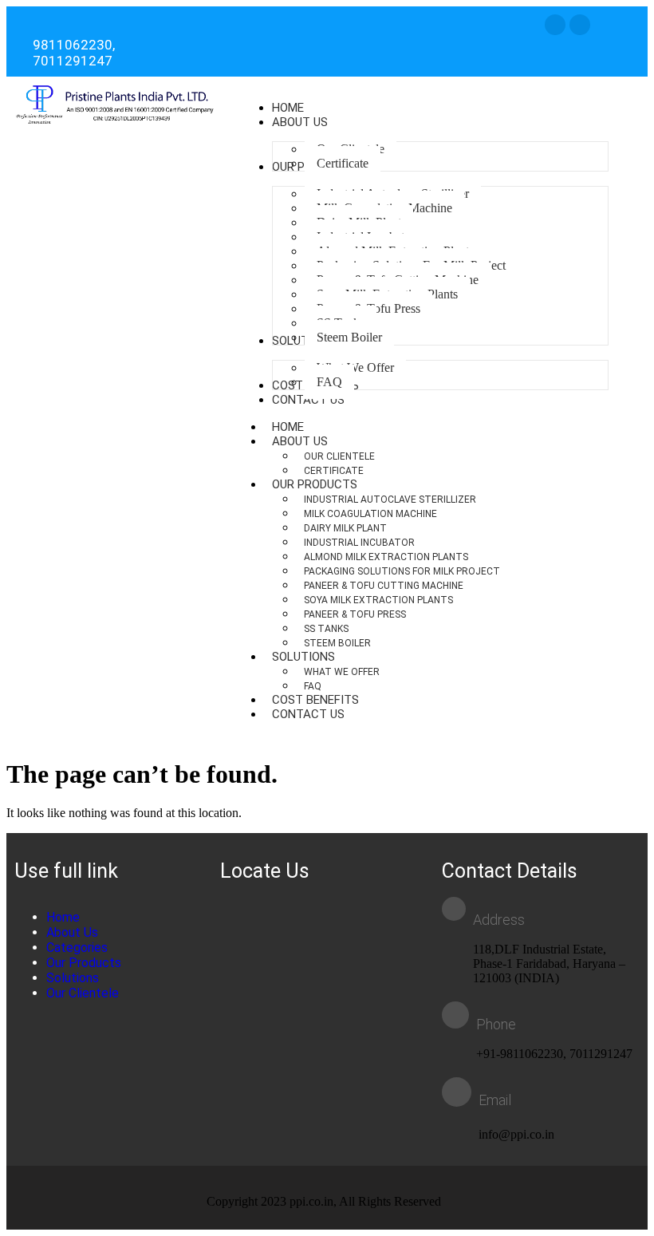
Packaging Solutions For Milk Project (402, 571)
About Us (300, 441)
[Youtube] (579, 24)
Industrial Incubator (359, 542)
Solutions (303, 657)
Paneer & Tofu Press (355, 614)
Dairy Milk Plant (345, 528)
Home (63, 917)
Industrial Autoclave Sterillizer (390, 499)
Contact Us (308, 714)
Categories (77, 947)
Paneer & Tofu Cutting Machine (383, 585)
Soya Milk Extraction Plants (378, 600)
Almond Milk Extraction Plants (386, 557)
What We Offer (342, 671)
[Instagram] (555, 24)
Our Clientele (339, 456)
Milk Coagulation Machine (370, 513)
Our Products (314, 484)
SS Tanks (326, 628)
